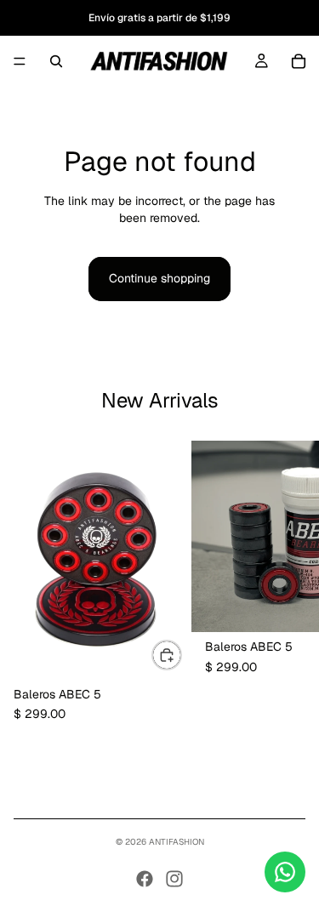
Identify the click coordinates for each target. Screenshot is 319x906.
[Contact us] (285, 872)
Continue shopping (159, 278)
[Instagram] (174, 879)
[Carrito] (298, 61)
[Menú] (19, 61)
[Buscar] (56, 61)
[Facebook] (144, 879)
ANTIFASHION (176, 841)
